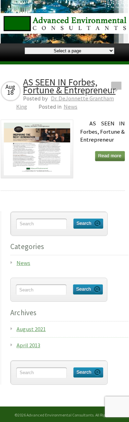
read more (110, 156)
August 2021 (31, 329)
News (70, 106)
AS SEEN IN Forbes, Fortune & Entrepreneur (69, 86)
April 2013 (28, 345)
